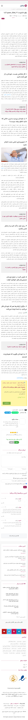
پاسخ (2, 503)
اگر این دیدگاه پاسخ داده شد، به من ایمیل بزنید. (15, 484)
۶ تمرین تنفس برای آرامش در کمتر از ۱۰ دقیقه (15, 269)
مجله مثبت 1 (5, 653)
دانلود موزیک (23, 653)
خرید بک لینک (14, 648)
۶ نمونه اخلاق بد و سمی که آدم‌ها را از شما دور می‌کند (14, 575)
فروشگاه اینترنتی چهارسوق (21, 650)
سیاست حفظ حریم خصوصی (10, 708)
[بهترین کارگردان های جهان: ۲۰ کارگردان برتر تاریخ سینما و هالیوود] (22, 614)
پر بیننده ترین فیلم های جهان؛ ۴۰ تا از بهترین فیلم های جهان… (10, 600)
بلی (16, 442)
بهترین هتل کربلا (23, 643)
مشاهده (6, 403)
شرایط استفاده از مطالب (8, 705)
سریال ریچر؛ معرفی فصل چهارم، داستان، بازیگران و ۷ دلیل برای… (12, 594)
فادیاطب (13, 650)
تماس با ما (16, 705)
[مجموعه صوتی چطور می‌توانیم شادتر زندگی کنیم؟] (14, 384)
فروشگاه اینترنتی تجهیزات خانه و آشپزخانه (18, 646)
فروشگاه (21, 703)
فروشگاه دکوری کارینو (6, 646)
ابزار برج (24, 655)
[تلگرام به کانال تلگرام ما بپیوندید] (19, 631)
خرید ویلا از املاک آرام (6, 648)
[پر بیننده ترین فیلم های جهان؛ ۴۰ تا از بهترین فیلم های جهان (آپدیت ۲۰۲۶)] (22, 601)
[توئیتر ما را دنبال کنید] (9, 631)
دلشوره (2, 168)
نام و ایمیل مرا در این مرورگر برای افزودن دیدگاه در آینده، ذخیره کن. (14, 474)
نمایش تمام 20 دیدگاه (13, 536)
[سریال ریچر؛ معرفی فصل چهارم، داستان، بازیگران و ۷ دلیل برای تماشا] (22, 595)
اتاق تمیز (19, 648)
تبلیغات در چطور (13, 703)
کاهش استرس (15, 410)
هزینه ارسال (19, 641)
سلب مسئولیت (20, 708)
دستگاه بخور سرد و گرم (14, 643)
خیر (11, 442)
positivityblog (20, 378)
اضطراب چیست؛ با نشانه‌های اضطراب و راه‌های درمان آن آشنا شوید (15, 66)
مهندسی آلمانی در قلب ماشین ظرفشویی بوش (16, 570)
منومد (24, 667)
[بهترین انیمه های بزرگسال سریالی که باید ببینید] (22, 607)
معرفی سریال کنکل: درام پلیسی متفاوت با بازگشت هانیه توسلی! (14, 550)
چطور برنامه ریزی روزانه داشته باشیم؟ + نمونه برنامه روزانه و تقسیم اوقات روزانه (15, 110)
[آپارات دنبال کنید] (14, 631)
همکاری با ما (22, 705)
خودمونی (24, 641)
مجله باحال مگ (12, 653)
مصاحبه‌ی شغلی (7, 95)
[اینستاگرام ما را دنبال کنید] (23, 631)
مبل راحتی (24, 648)
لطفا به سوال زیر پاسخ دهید (21, 478)
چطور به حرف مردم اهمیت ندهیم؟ (16, 347)
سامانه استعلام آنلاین (12, 641)
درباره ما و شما (6, 703)
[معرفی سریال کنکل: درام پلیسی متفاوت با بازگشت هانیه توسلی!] (22, 589)
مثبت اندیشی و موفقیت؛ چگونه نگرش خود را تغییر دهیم (14, 217)
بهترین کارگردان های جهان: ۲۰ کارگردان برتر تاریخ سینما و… (10, 613)
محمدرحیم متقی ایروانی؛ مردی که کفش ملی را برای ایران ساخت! (14, 564)
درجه (24, 664)
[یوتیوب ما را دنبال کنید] (4, 631)
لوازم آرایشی (18, 653)
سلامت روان (21, 410)
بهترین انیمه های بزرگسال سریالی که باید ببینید (11, 606)
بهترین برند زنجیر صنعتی (7, 650)
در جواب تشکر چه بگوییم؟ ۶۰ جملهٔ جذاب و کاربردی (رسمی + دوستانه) (15, 557)
